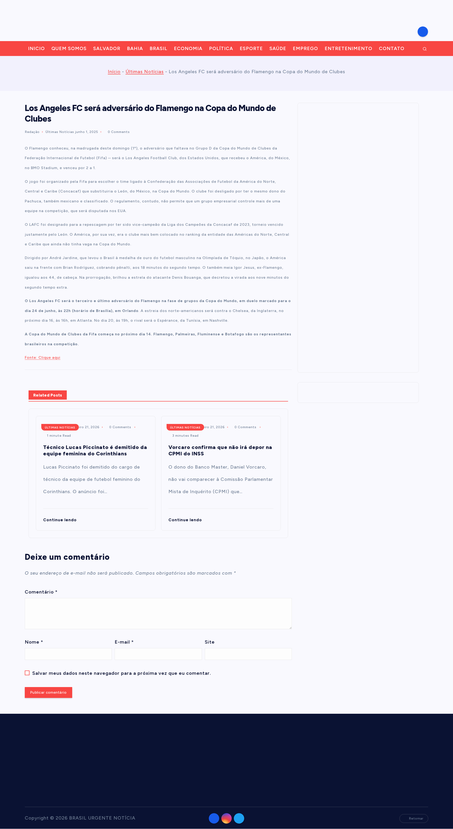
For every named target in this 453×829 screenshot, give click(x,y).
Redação (32, 132)
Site (210, 642)
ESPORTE (251, 48)
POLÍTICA (221, 48)
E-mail (124, 642)
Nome (34, 642)
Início (114, 71)
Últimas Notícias (145, 71)
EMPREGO (305, 48)
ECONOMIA (188, 48)
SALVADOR (106, 48)
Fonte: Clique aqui (42, 357)
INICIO (36, 48)
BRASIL (158, 48)
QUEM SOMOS (69, 48)
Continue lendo (60, 519)
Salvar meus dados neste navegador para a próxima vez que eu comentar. (121, 673)
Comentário (41, 592)
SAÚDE (277, 48)
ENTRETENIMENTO (348, 48)
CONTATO (391, 48)
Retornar (416, 818)
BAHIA (135, 48)
